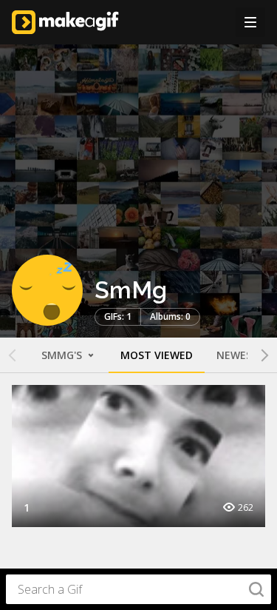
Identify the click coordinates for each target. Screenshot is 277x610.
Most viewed (156, 355)
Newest (237, 355)
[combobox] (138, 589)
